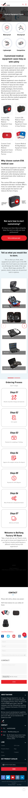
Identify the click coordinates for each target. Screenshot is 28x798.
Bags (15, 748)
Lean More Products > (7, 631)
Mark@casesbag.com (13, 731)
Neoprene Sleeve (5, 748)
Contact (3, 755)
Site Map (19, 784)
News (2, 752)
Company (16, 752)
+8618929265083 (11, 728)
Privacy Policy (11, 784)
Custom (3, 745)
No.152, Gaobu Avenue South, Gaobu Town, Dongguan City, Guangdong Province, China (16, 736)
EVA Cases (16, 745)
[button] (24, 325)
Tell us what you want (14, 238)
